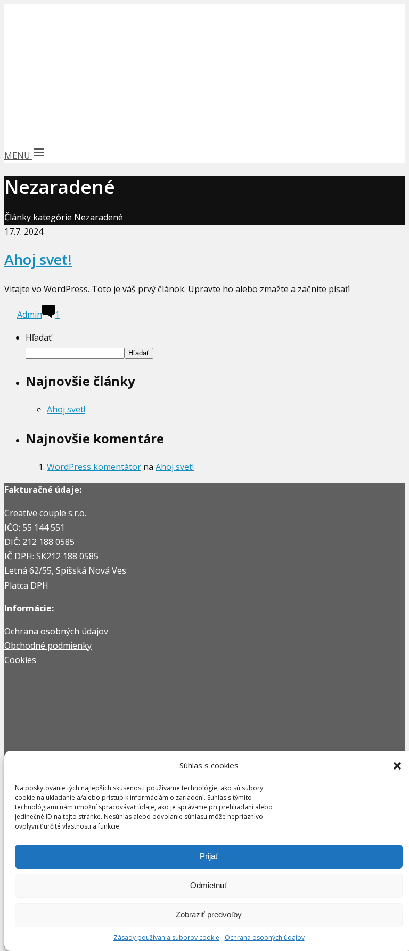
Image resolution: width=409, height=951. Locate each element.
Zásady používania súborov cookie (166, 937)
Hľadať (39, 337)
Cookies (20, 660)
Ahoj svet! (38, 259)
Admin (29, 314)
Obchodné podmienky (48, 645)
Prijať (209, 856)
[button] (397, 765)
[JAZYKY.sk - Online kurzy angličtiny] (53, 135)
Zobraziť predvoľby (209, 914)
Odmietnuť (208, 885)
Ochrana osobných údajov (265, 937)
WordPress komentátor (94, 467)
